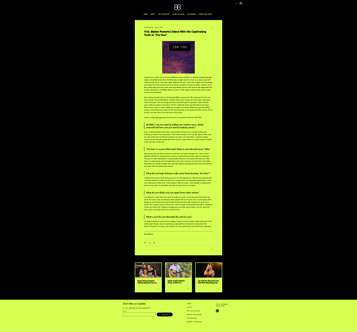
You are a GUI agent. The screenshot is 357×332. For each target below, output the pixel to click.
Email (125, 311)
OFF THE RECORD (193, 311)
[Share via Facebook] (145, 243)
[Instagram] (240, 3)
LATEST (189, 307)
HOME (189, 304)
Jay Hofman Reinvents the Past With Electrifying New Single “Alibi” (208, 282)
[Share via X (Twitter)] (149, 243)
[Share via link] (154, 243)
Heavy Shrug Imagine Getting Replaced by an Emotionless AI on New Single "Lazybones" (147, 282)
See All (220, 259)
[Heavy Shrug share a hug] (148, 270)
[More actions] (212, 27)
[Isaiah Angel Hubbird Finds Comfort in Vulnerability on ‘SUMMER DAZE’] (178, 270)
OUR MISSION (192, 318)
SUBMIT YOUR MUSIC (193, 322)
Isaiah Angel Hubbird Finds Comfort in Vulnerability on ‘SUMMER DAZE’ (178, 282)
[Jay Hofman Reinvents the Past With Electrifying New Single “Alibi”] (209, 270)
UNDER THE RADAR (193, 314)
